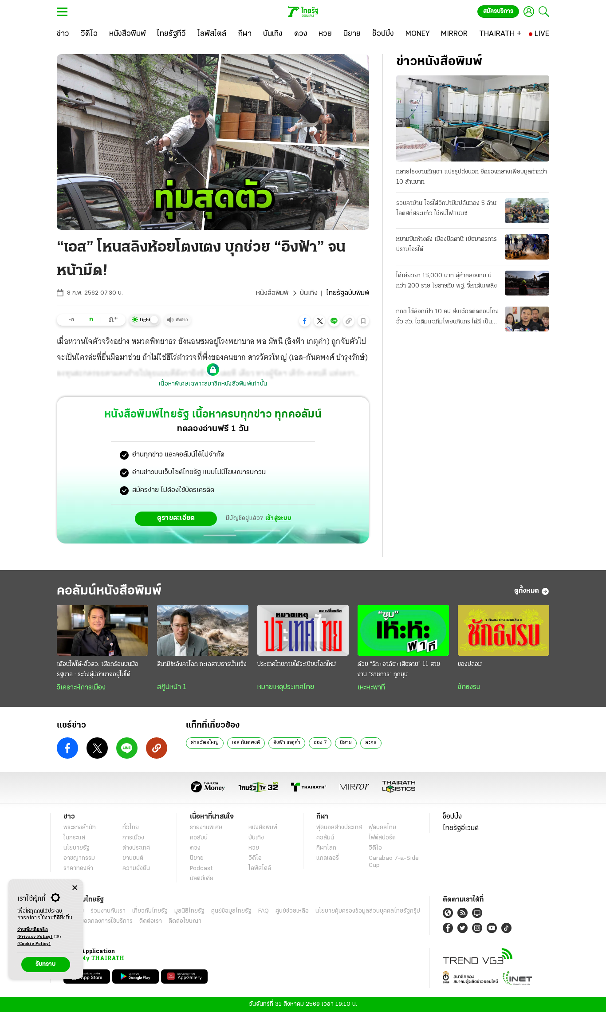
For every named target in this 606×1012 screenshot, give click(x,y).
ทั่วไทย (130, 827)
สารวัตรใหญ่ (205, 742)
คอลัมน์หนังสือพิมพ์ (109, 591)
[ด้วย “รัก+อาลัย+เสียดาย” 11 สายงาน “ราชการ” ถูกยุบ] (403, 630)
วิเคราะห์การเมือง (81, 687)
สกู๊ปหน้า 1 (171, 687)
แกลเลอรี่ (327, 858)
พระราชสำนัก (79, 827)
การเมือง (133, 838)
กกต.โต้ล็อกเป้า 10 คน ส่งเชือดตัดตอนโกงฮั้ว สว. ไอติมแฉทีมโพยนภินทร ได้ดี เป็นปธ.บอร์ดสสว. (447, 317)
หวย (253, 848)
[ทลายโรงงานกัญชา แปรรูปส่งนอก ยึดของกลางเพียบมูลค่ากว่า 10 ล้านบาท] (472, 118)
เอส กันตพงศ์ (246, 742)
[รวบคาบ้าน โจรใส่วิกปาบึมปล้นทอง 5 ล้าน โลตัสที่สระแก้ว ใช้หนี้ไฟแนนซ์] (527, 210)
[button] (305, 321)
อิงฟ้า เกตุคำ (286, 742)
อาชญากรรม (79, 858)
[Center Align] (74, 888)
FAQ (263, 911)
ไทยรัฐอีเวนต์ (461, 828)
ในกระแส (74, 838)
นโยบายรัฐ (76, 848)
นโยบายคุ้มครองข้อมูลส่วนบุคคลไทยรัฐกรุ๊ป (367, 911)
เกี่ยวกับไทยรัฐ (150, 911)
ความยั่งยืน (136, 868)
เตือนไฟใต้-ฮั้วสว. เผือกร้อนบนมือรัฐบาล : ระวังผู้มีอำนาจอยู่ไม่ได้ (97, 669)
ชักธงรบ (469, 687)
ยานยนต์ (132, 858)
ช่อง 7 (320, 742)
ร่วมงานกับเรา (108, 911)
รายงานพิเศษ (206, 827)
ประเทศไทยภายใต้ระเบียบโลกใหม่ (296, 664)
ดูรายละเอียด (176, 518)
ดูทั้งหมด (526, 591)
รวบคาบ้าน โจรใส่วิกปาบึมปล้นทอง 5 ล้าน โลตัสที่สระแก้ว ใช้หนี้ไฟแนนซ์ (446, 208)
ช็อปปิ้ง (452, 816)
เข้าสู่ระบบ (278, 518)
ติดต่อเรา (150, 921)
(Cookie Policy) (34, 943)
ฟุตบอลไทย (382, 827)
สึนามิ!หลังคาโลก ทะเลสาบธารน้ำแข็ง (202, 664)
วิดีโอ (255, 858)
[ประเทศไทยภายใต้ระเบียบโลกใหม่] (303, 630)
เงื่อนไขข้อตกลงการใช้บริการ (98, 921)
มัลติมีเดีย (201, 878)
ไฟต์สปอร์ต (382, 838)
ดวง (195, 848)
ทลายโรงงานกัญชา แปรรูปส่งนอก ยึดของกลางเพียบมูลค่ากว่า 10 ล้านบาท (471, 177)
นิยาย (346, 742)
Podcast (201, 868)
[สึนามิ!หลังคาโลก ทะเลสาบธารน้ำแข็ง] (202, 630)
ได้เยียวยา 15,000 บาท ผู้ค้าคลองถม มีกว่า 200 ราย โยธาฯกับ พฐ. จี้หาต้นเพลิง (446, 280)
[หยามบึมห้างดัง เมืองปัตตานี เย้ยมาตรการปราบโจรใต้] (527, 246)
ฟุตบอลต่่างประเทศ (339, 827)
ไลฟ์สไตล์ (259, 868)
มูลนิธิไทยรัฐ (189, 911)
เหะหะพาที (371, 687)
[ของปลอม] (503, 630)
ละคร (371, 742)
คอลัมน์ (199, 838)
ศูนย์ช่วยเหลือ (292, 911)
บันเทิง (309, 293)
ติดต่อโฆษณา (185, 921)
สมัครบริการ (498, 11)
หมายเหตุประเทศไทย (285, 687)
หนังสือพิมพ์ (272, 293)
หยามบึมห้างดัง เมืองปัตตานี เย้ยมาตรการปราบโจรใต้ (446, 244)
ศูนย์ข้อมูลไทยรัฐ (231, 911)
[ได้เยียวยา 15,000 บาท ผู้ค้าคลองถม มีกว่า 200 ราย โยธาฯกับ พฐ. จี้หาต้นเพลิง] (527, 283)
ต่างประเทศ (136, 848)
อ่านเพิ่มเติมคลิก (35, 933)
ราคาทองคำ (78, 868)
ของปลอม (470, 664)
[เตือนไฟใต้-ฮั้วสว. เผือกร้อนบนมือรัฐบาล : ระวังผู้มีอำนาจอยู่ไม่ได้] (102, 630)
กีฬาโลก (326, 848)
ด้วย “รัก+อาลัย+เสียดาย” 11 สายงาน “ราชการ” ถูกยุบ (399, 669)
